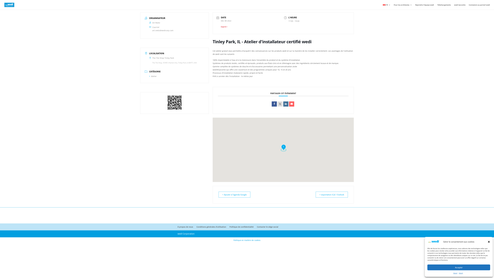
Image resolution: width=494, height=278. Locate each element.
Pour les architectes (401, 5)
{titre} (455, 273)
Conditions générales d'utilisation (211, 227)
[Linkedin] (285, 104)
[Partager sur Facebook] (274, 104)
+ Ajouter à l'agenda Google (234, 194)
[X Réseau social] (280, 104)
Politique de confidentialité (242, 227)
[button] (489, 242)
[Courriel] (291, 104)
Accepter (459, 267)
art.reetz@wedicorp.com (162, 30)
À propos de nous (185, 227)
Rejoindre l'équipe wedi (424, 5)
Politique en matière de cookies (247, 240)
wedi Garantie (459, 5)
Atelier (154, 76)
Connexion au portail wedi (479, 5)
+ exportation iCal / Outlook (331, 194)
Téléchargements (444, 5)
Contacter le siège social (267, 227)
